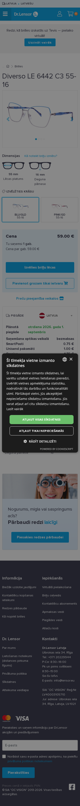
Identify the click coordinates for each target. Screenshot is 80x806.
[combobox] (64, 359)
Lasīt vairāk (14, 409)
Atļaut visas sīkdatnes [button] (41, 419)
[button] (40, 441)
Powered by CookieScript (56, 449)
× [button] (70, 359)
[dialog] (40, 403)
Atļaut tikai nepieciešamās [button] (41, 431)
